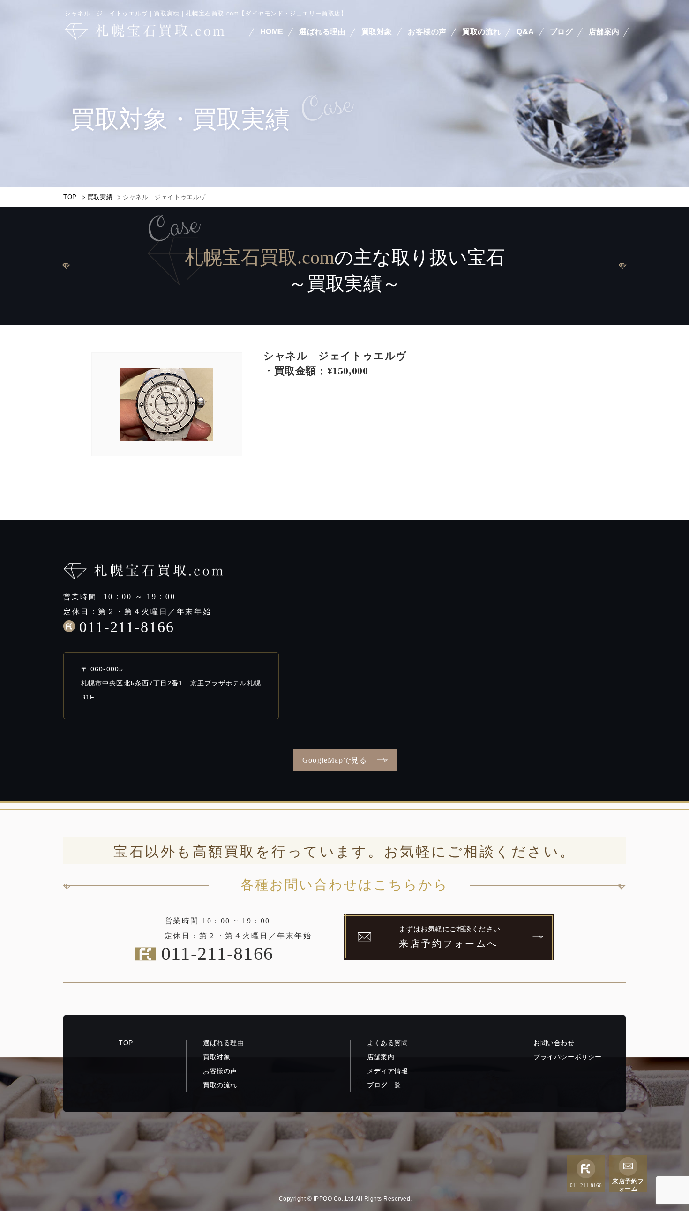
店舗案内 (604, 32)
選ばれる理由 (322, 32)
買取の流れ (481, 32)
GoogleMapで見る (334, 760)
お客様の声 (427, 32)
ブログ (561, 32)
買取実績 (99, 197)
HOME (272, 32)
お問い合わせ (554, 1043)
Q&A (525, 32)
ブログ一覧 (384, 1085)
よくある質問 (387, 1043)
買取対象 (376, 32)
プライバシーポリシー (567, 1057)
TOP (70, 197)
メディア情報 (387, 1071)
